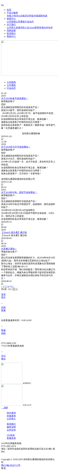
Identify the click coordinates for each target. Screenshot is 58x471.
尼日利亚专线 (31, 16)
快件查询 (11, 413)
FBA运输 (20, 16)
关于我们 (11, 24)
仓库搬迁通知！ (9, 249)
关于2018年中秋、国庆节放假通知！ (19, 192)
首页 (9, 10)
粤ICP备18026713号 (10, 465)
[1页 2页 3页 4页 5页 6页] (15, 289)
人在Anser (30, 27)
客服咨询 (11, 438)
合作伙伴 (48, 27)
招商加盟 (11, 30)
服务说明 (11, 427)
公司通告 (20, 21)
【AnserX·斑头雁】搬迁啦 (14, 232)
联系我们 (11, 33)
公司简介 (11, 27)
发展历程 (20, 27)
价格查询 (11, 416)
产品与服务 (12, 13)
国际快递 (42, 16)
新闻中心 (11, 18)
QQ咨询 (11, 435)
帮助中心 (11, 36)
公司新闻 (11, 21)
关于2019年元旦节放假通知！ (15, 147)
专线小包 (11, 16)
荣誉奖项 (39, 27)
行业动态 (29, 21)
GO (9, 289)
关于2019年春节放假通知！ (14, 98)
